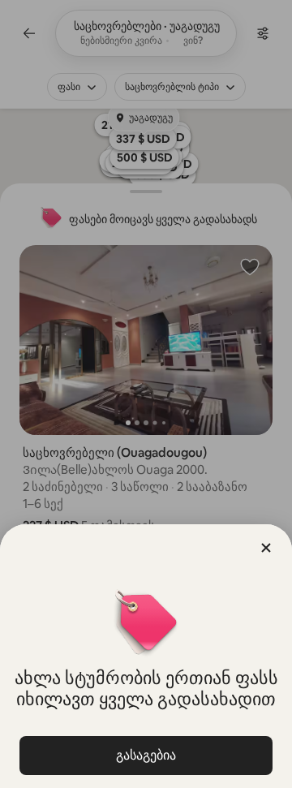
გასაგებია (146, 755)
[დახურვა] (266, 547)
